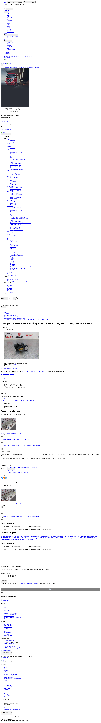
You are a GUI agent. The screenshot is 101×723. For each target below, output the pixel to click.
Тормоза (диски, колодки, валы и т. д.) (20, 266)
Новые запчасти (11, 275)
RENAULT (10, 191)
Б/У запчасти (7, 624)
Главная (6, 311)
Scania (8, 23)
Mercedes (9, 20)
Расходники (10, 272)
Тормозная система (15, 167)
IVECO (9, 16)
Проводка (12, 258)
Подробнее (4, 378)
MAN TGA (13, 180)
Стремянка (13, 262)
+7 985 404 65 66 (29, 401)
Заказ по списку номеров (10, 613)
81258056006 (33, 467)
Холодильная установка (16, 271)
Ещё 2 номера (11, 469)
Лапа (11, 251)
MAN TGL (13, 182)
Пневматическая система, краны (19, 160)
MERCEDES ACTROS (16, 187)
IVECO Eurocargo (15, 172)
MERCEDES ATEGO (15, 189)
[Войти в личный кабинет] (9, 298)
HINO (8, 149)
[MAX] (6, 59)
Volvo (8, 25)
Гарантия (9, 46)
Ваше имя (3, 572)
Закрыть (3, 306)
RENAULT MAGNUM (16, 194)
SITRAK (9, 26)
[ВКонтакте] (2, 478)
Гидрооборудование (15, 207)
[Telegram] (4, 63)
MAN (8, 19)
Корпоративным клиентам (11, 278)
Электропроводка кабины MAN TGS (11, 433)
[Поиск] (14, 298)
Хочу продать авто (5, 133)
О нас (8, 283)
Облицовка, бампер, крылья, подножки (20, 158)
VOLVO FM (13, 237)
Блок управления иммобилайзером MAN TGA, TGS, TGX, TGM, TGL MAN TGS (26, 319)
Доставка (9, 43)
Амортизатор (13, 241)
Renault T (6, 628)
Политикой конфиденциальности (29, 583)
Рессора (12, 261)
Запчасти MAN (8, 627)
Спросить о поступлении (7, 374)
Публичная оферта (9, 616)
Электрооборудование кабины (12, 316)
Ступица (12, 264)
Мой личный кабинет (10, 7)
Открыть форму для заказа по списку (17, 37)
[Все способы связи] (2, 65)
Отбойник (13, 252)
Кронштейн (13, 247)
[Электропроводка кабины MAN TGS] (8, 431)
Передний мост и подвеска (17, 159)
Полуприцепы (11, 240)
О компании (10, 42)
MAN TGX (13, 184)
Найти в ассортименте (34, 526)
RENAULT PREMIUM (16, 197)
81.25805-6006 (19, 467)
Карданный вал (14, 155)
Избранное (7, 53)
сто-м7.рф (21, 401)
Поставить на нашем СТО (10, 401)
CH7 (11, 232)
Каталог (6, 138)
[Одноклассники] (4, 478)
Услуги (6, 33)
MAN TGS (13, 183)
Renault (9, 22)
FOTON (9, 29)
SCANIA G (13, 201)
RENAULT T (13, 199)
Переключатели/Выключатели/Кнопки (14, 318)
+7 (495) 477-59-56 (9, 55)
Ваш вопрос (4, 580)
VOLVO (9, 234)
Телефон (3, 573)
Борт (11, 244)
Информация (7, 282)
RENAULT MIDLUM (16, 196)
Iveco (5, 629)
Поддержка (10, 292)
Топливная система (15, 166)
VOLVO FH (13, 235)
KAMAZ (9, 17)
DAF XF (12, 142)
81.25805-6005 (11, 467)
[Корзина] (17, 298)
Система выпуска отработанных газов (20, 223)
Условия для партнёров (13, 36)
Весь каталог (10, 32)
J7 (10, 145)
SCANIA (9, 200)
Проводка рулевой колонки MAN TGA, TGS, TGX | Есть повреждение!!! (20, 445)
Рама (11, 162)
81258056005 (26, 467)
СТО (5, 39)
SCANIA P (13, 203)
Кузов (11, 249)
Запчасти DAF (8, 625)
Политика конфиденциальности (12, 617)
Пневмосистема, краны (16, 255)
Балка (11, 242)
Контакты (6, 50)
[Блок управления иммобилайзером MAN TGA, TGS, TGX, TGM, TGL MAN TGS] (21, 359)
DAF (8, 13)
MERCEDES (10, 186)
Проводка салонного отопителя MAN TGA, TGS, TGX (15, 439)
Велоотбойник (14, 245)
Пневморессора (14, 254)
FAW (8, 27)
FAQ (8, 48)
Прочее (12, 259)
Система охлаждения (15, 165)
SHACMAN (10, 30)
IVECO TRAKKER (15, 175)
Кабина (12, 153)
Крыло (12, 248)
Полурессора (13, 257)
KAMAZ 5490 (14, 177)
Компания (6, 10)
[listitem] (20, 536)
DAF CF (12, 141)
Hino (8, 15)
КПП (11, 156)
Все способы (4, 390)
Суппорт (12, 265)
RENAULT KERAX (15, 193)
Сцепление (13, 225)
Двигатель (13, 150)
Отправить (3, 582)
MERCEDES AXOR (15, 190)
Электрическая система (16, 169)
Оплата (9, 45)
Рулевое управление (15, 163)
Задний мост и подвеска (16, 152)
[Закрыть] (1, 599)
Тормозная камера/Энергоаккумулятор (20, 268)
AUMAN (12, 148)
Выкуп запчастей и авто (13, 290)
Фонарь (12, 269)
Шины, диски (10, 273)
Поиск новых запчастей (7, 526)
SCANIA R (13, 204)
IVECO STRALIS (15, 173)
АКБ (8, 238)
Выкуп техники (11, 49)
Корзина (6, 52)
